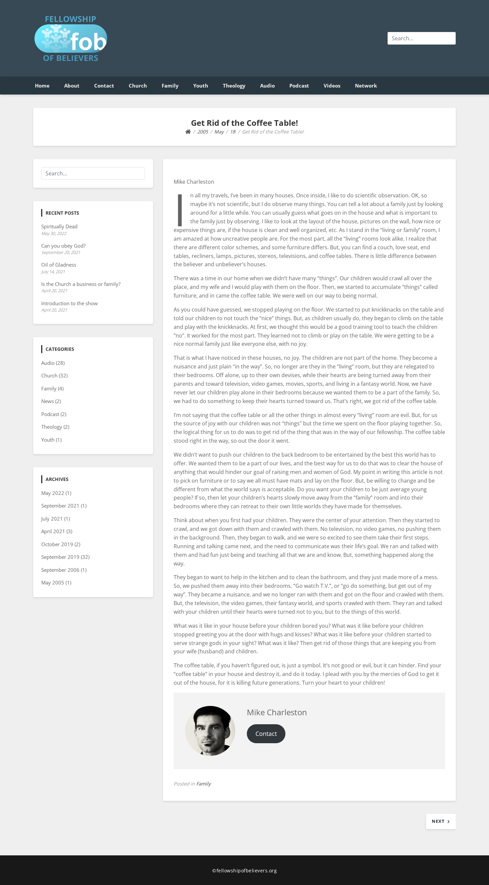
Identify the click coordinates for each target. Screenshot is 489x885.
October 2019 (57, 544)
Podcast (299, 85)
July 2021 (52, 518)
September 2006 (60, 569)
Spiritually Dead (59, 226)
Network (366, 85)
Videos (332, 85)
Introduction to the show (69, 303)
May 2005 (52, 582)
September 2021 (60, 505)
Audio (267, 85)
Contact (104, 85)
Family (170, 85)
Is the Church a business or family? (80, 284)
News (47, 401)
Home (42, 85)
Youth (200, 85)
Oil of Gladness (58, 264)
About (72, 85)
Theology (234, 85)
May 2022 (52, 493)
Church (138, 85)
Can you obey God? (63, 245)
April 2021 (53, 531)
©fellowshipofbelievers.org (244, 870)
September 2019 (60, 556)
